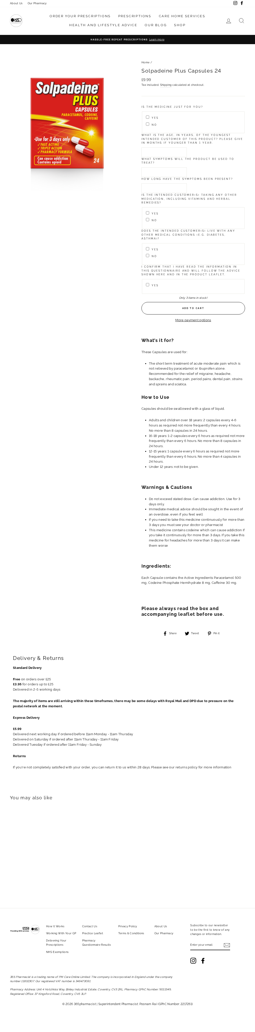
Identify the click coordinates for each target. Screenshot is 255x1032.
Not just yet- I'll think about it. (127, 575)
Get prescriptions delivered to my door (127, 563)
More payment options (193, 320)
